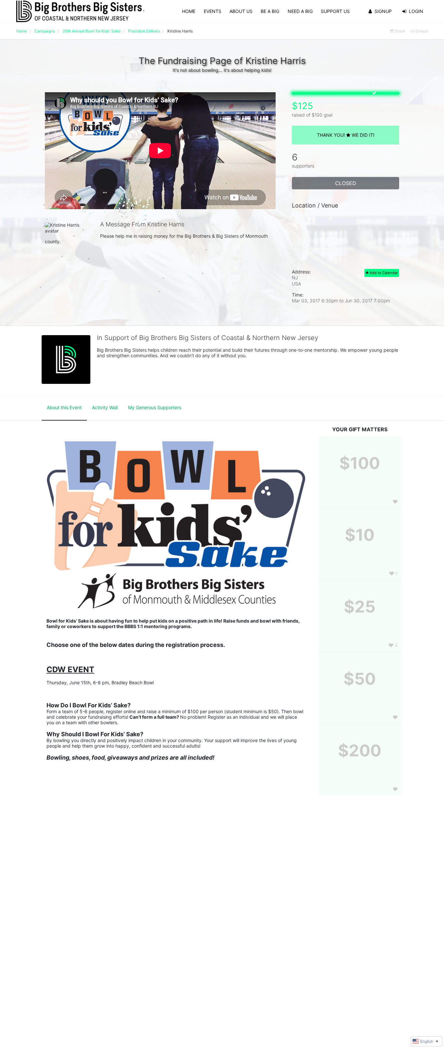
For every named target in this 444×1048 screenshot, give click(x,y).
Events (212, 11)
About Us (241, 11)
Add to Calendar (383, 273)
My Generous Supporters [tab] (154, 407)
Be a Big (270, 11)
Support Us (335, 11)
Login (416, 11)
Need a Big (300, 11)
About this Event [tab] (64, 407)
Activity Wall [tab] (105, 407)
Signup (383, 11)
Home (188, 11)
